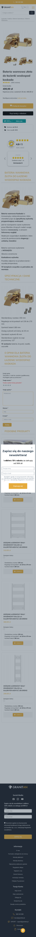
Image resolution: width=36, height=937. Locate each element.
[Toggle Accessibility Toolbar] (22, 930)
